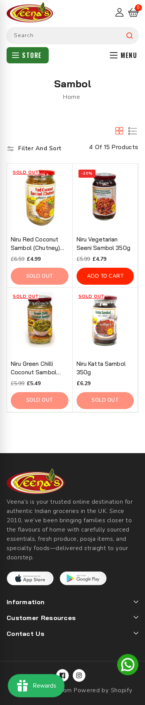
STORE (32, 55)
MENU (129, 55)
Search (129, 35)
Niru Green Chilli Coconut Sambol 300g (33, 368)
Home (71, 97)
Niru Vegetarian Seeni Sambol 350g (103, 243)
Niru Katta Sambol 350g (101, 368)
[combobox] (72, 35)
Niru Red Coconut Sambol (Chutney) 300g (35, 244)
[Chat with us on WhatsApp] (127, 666)
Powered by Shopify (103, 690)
